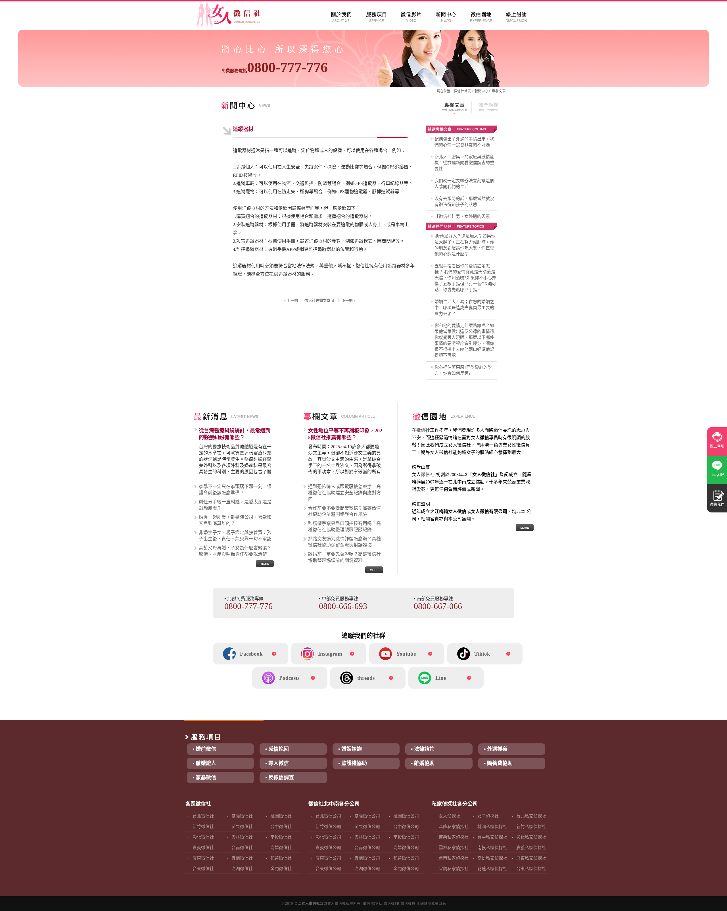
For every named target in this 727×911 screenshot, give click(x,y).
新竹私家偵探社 (531, 826)
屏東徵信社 (203, 858)
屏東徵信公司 (328, 858)
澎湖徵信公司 (367, 868)
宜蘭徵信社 (242, 858)
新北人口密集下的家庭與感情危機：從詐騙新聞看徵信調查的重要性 (464, 163)
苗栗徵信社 (242, 826)
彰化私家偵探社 (531, 837)
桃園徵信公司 (406, 816)
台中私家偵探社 (492, 837)
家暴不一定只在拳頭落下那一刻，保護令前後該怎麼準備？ (235, 489)
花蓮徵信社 (281, 858)
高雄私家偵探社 (492, 858)
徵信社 (459, 91)
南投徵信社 (281, 837)
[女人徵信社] (234, 17)
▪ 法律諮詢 (422, 749)
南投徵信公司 (406, 837)
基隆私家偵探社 (454, 826)
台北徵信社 (203, 816)
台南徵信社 (242, 847)
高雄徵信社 (281, 847)
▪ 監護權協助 (352, 763)
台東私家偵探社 (531, 868)
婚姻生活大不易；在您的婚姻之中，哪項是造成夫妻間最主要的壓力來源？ (464, 307)
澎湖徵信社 (242, 868)
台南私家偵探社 (454, 858)
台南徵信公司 (367, 847)
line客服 (717, 474)
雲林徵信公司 (367, 837)
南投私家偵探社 (492, 847)
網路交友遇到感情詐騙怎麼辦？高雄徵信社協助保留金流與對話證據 (344, 541)
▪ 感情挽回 (277, 749)
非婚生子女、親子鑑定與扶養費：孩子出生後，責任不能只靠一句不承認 (235, 535)
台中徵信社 (281, 826)
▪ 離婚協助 (422, 763)
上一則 (292, 300)
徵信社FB (392, 904)
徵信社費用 (410, 904)
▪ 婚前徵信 (204, 749)
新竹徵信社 (203, 826)
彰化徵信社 (203, 837)
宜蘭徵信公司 (367, 858)
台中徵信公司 (406, 826)
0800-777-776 (275, 67)
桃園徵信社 (281, 816)
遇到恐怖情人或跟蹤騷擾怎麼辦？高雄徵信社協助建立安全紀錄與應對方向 (344, 492)
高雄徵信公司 (406, 847)
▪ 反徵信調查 (279, 777)
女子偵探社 (488, 816)
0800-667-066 (438, 606)
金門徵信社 (281, 868)
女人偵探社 (449, 816)
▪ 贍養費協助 (498, 763)
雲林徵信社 (242, 837)
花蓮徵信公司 (406, 858)
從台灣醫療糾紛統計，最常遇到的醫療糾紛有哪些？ (234, 434)
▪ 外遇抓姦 (495, 749)
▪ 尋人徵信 (277, 763)
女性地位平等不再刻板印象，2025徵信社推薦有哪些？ (345, 434)
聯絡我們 (717, 504)
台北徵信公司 (328, 816)
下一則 (347, 300)
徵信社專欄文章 (317, 300)
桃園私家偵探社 (492, 826)
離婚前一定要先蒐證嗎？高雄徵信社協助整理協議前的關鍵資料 (344, 557)
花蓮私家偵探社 (492, 868)
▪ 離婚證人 (204, 763)
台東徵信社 (203, 868)
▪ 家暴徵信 (204, 777)
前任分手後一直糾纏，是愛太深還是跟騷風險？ (235, 504)
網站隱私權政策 (433, 904)
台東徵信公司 (328, 868)
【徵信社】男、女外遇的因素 (462, 216)
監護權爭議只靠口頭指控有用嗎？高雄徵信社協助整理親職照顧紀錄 (344, 526)
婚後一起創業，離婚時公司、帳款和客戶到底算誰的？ (235, 520)
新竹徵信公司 (328, 826)
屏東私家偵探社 (531, 858)
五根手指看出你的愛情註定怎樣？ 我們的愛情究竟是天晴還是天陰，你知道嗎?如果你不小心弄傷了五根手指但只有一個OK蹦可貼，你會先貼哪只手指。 (465, 278)
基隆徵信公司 (367, 816)
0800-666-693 (343, 606)
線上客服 (717, 446)
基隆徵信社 (242, 816)
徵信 (366, 904)
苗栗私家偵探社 (454, 837)
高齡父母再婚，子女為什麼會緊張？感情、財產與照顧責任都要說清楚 (235, 550)
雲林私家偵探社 (454, 847)
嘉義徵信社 (203, 847)
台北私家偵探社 (531, 816)
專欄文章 (498, 91)
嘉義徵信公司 (328, 847)
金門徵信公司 (406, 868)
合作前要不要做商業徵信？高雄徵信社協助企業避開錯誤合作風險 (344, 511)
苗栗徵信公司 (367, 826)
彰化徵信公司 (328, 837)
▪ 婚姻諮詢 (350, 749)
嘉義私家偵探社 (531, 847)
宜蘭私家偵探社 (454, 868)
